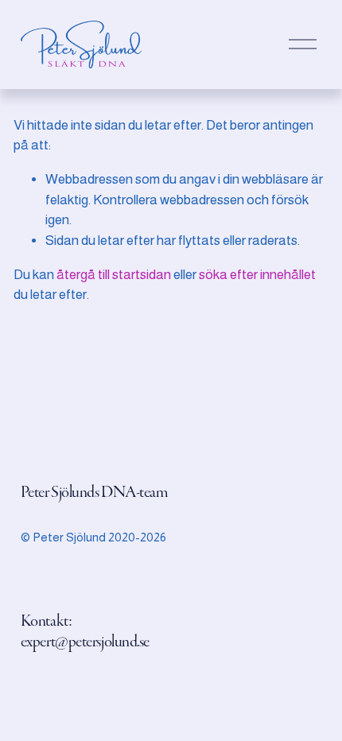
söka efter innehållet (257, 274)
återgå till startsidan (113, 274)
